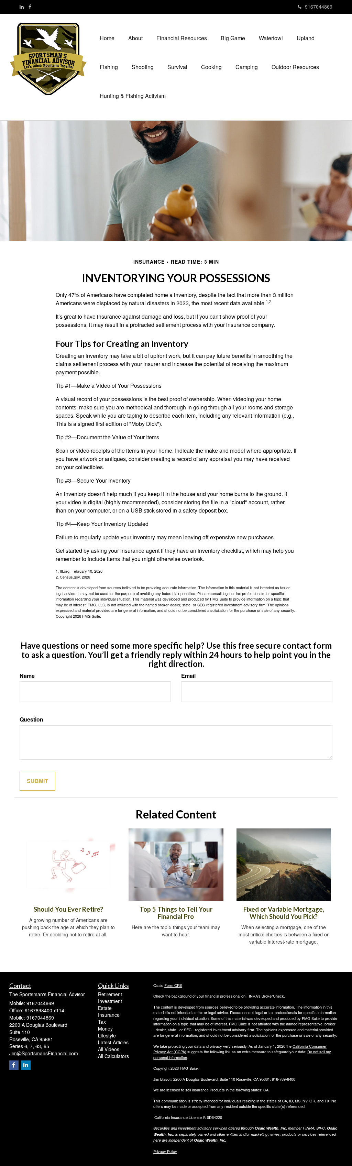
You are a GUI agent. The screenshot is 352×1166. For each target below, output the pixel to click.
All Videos (108, 1049)
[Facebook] (30, 6)
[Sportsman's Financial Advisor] (51, 59)
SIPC (320, 1128)
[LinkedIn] (22, 6)
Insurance (109, 1014)
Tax (102, 1021)
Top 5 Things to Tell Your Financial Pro (176, 912)
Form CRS (173, 985)
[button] (135, 38)
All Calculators (113, 1056)
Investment (110, 1001)
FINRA (308, 1128)
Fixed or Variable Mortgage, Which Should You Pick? (283, 912)
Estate (105, 1007)
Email (188, 676)
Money (105, 1028)
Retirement (110, 994)
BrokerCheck (273, 996)
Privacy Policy (165, 1151)
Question (31, 719)
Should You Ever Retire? (68, 909)
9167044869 (318, 6)
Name (27, 676)
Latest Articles (113, 1042)
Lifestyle (107, 1035)
